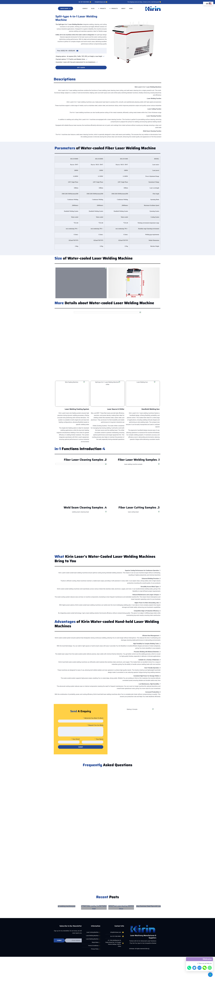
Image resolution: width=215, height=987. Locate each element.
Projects (103, 8)
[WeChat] (205, 968)
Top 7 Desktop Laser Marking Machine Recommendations (121, 902)
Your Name (99, 739)
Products (114, 8)
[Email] (199, 968)
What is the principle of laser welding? (148, 901)
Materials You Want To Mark (93, 718)
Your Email (76, 739)
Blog (92, 8)
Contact (85, 8)
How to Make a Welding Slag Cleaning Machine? (66, 901)
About (123, 8)
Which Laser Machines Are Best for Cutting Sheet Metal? (94, 902)
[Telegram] (194, 968)
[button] (211, 959)
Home (131, 8)
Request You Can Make (95, 725)
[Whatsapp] (210, 968)
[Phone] (189, 968)
